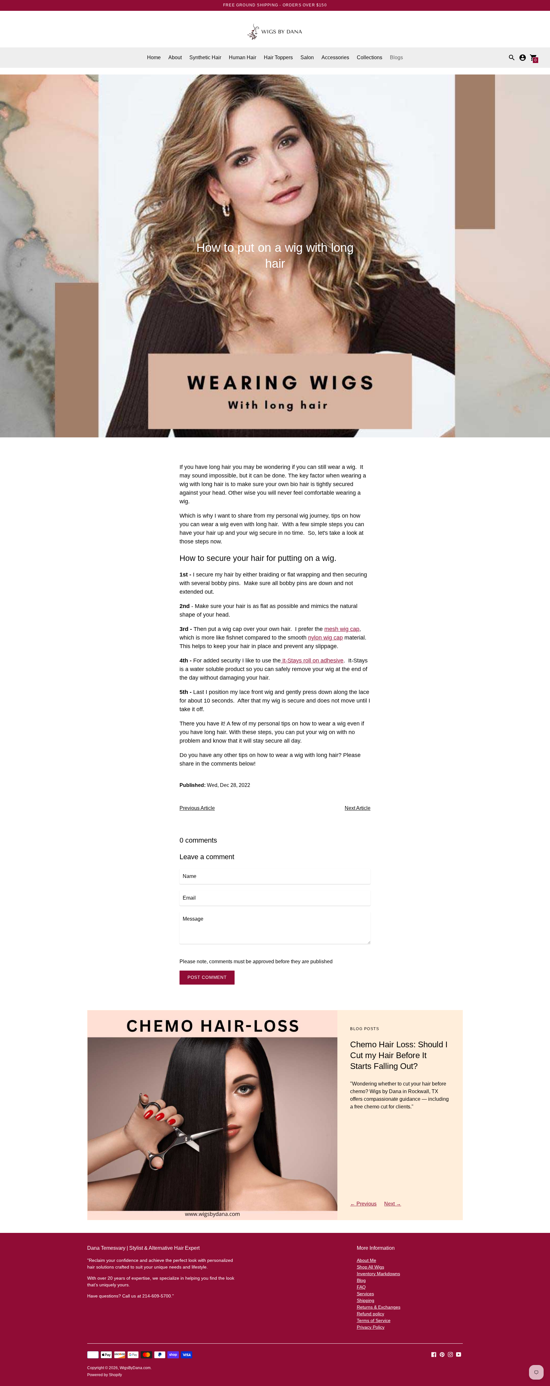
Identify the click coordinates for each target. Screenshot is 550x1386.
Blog (361, 1280)
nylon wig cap (325, 637)
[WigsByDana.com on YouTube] (458, 1354)
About (175, 57)
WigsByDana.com (135, 1368)
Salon (307, 57)
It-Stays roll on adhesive (312, 660)
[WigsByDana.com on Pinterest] (442, 1354)
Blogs (396, 57)
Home (154, 57)
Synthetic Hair (205, 57)
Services (365, 1293)
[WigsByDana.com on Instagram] (450, 1354)
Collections (369, 57)
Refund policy (370, 1313)
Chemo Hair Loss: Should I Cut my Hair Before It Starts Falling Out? (399, 1055)
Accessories (335, 57)
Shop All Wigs (370, 1266)
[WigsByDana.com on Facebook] (433, 1354)
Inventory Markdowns (378, 1273)
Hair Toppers (278, 57)
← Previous (363, 1203)
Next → (392, 1203)
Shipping (365, 1300)
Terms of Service (374, 1320)
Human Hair (242, 57)
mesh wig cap (341, 629)
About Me (366, 1260)
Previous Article (197, 808)
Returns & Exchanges (378, 1307)
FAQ (361, 1287)
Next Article (357, 808)
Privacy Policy (370, 1327)
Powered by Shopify (104, 1375)
